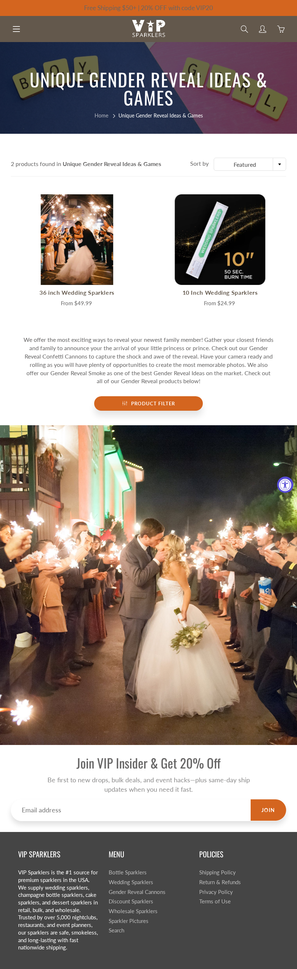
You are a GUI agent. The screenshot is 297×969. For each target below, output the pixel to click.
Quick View (77, 239)
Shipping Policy (217, 872)
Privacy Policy (216, 892)
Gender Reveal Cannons (137, 892)
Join (268, 810)
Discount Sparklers (131, 901)
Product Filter (153, 403)
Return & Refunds (220, 882)
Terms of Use (215, 901)
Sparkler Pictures (128, 921)
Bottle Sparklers (128, 872)
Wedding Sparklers (131, 882)
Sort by (199, 163)
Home (101, 115)
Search (116, 930)
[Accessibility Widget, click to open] (285, 484)
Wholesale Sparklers (133, 911)
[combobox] (250, 164)
